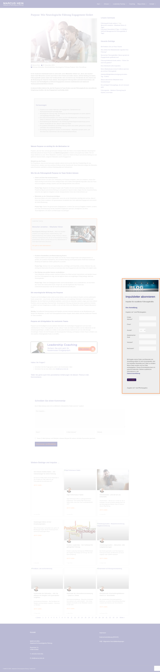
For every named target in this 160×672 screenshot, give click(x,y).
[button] (157, 281)
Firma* (129, 324)
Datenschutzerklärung (133, 373)
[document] (80, 336)
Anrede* (129, 330)
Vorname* (130, 342)
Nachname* (130, 348)
